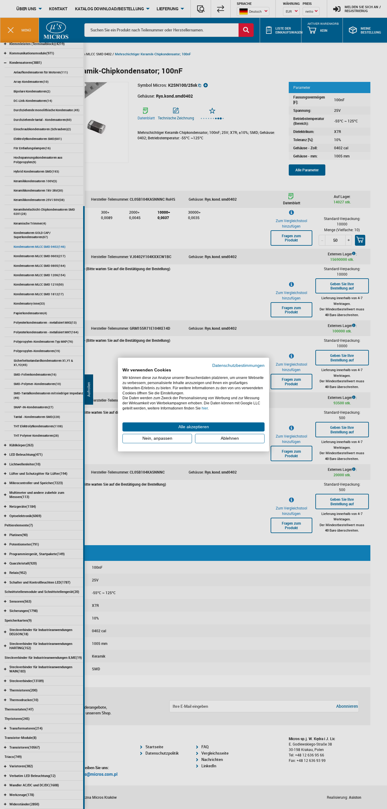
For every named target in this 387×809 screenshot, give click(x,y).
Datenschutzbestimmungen (238, 365)
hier (205, 408)
